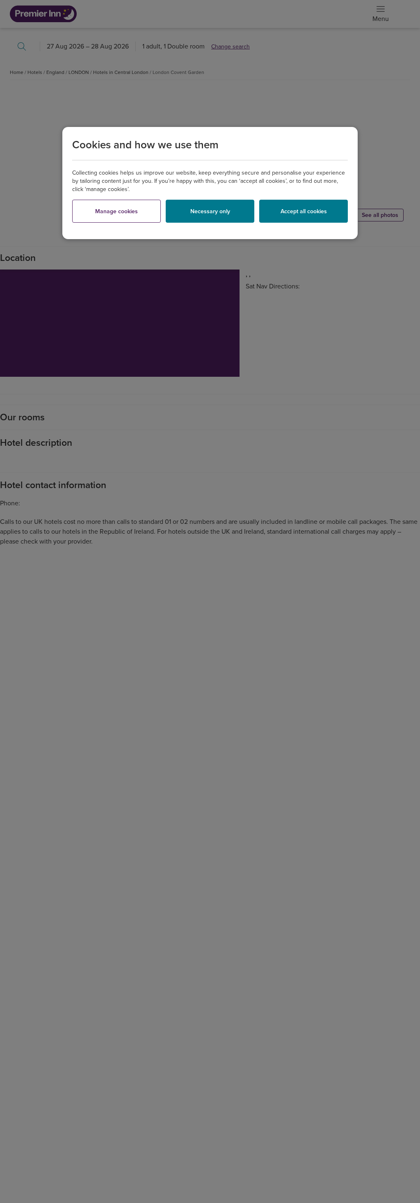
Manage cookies (116, 211)
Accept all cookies (304, 211)
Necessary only (210, 211)
